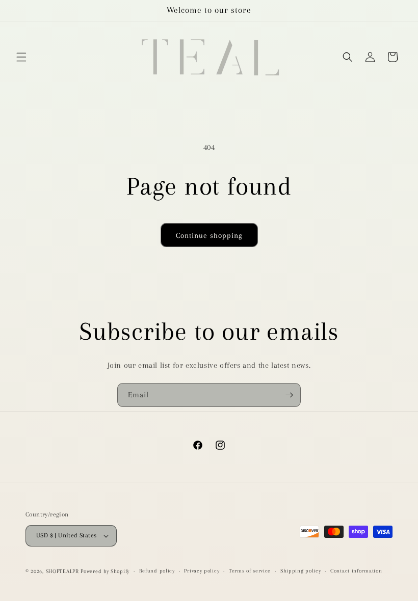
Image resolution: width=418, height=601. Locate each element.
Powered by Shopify (105, 571)
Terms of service (250, 570)
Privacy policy (201, 570)
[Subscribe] (289, 395)
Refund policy (157, 570)
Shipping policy (300, 570)
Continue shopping (209, 235)
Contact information (356, 570)
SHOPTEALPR (62, 571)
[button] (21, 57)
